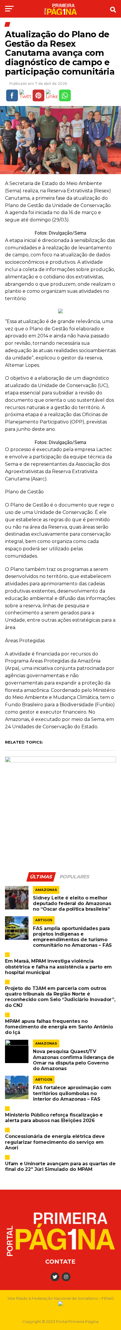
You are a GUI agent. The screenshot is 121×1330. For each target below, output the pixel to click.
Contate (60, 1261)
